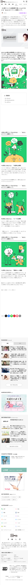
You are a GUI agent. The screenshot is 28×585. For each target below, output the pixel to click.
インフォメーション (7, 529)
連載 (9, 4)
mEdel (2, 556)
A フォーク (7, 98)
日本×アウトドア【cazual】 (18, 558)
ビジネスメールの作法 (6, 499)
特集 (5, 4)
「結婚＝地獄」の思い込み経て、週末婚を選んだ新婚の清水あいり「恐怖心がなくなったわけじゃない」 (18, 356)
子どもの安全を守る (5, 497)
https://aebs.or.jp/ (14, 572)
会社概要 (18, 577)
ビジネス (19, 519)
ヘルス (18, 522)
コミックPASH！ (4, 561)
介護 (19, 497)
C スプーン (8, 102)
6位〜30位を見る (14, 384)
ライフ (18, 526)
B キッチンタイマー (9, 100)
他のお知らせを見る (14, 446)
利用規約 (7, 576)
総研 (2, 4)
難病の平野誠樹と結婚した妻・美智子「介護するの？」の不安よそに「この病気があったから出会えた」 (18, 363)
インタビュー (14, 497)
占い (16, 4)
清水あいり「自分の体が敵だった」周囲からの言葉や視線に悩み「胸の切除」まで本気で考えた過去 (18, 349)
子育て (4, 526)
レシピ (20, 4)
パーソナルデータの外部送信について (16, 576)
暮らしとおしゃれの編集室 (5, 558)
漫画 (13, 4)
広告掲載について (21, 529)
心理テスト (14, 499)
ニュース (25, 4)
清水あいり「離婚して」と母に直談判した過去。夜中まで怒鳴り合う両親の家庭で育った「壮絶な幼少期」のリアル (18, 378)
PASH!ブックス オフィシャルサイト (20, 561)
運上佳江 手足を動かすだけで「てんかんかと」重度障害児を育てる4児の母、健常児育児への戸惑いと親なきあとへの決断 (18, 370)
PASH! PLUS (16, 556)
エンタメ (5, 522)
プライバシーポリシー (12, 577)
